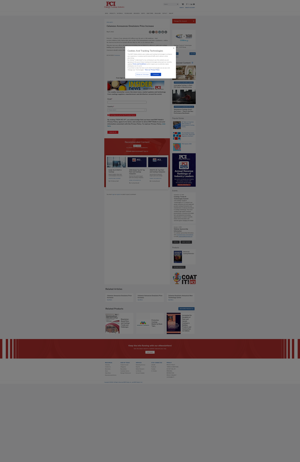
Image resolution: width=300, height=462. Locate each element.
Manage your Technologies (142, 74)
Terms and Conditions (139, 64)
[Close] (173, 48)
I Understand (156, 74)
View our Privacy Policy (152, 70)
